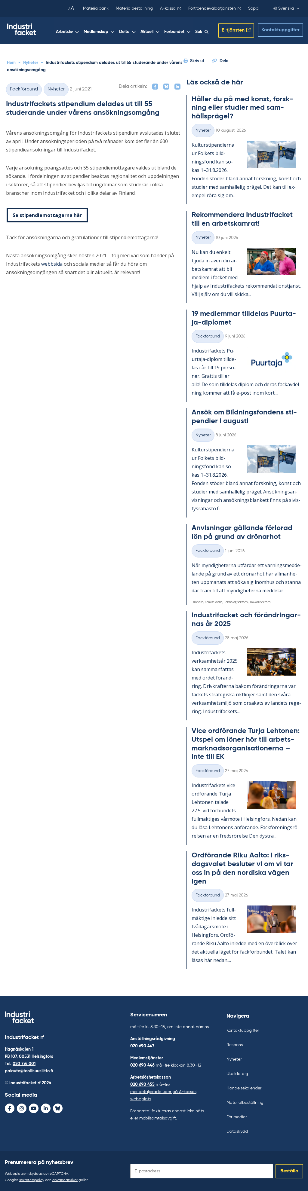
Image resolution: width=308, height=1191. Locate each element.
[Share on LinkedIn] (177, 87)
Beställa (289, 1171)
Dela (224, 61)
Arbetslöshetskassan (150, 1077)
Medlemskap (96, 32)
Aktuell (146, 32)
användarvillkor (65, 1180)
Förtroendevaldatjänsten (212, 8)
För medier (236, 1117)
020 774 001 (24, 1064)
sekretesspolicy (31, 1180)
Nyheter (30, 63)
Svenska (286, 8)
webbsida (52, 264)
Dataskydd (237, 1131)
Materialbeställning (134, 8)
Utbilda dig (237, 1074)
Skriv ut (197, 61)
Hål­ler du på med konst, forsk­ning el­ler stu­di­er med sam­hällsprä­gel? (242, 108)
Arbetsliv (64, 32)
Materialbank (96, 8)
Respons (234, 1045)
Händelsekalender (243, 1088)
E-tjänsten (233, 30)
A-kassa (168, 8)
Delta (124, 32)
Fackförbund (24, 89)
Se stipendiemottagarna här (47, 215)
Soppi (253, 8)
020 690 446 (142, 1065)
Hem (11, 63)
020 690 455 (142, 1085)
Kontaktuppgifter (280, 30)
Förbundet (174, 32)
